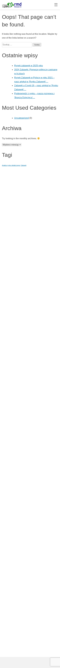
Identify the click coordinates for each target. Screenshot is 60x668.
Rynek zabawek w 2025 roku (28, 65)
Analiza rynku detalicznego (11, 165)
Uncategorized (21, 118)
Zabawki (23, 165)
